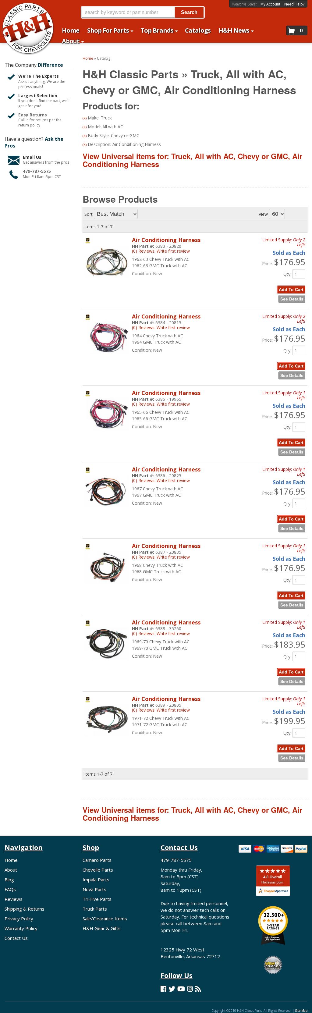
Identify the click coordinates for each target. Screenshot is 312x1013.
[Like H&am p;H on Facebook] (163, 988)
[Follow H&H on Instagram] (190, 988)
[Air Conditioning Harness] (107, 280)
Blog (9, 879)
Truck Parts (95, 909)
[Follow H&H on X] (171, 988)
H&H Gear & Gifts (102, 928)
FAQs (10, 889)
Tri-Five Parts (97, 899)
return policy (29, 125)
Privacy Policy (19, 918)
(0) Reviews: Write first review (161, 251)
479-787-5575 (37, 171)
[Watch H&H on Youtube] (181, 988)
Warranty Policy (21, 928)
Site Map (301, 1010)
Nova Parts (94, 889)
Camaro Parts (97, 860)
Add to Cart (291, 289)
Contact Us (16, 938)
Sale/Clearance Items (105, 918)
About (11, 870)
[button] (143, 12)
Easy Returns (32, 115)
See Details (291, 299)
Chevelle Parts (98, 870)
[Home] (24, 8)
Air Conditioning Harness (166, 239)
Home (11, 860)
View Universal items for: (192, 160)
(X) (85, 118)
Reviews (14, 899)
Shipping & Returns (24, 909)
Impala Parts (96, 879)
